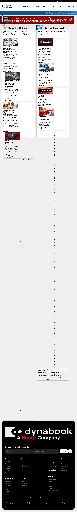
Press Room (24, 483)
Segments (9, 478)
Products (8, 459)
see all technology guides (45, 379)
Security (50, 486)
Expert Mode (42, 374)
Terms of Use (28, 498)
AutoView (54, 371)
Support (51, 463)
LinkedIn (63, 462)
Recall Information (53, 484)
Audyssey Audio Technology (42, 96)
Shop (49, 459)
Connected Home (8, 47)
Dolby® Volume (56, 374)
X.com (62, 468)
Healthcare (8, 485)
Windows (50, 481)
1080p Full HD (42, 371)
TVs (1, 15)
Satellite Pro (8, 462)
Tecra (6, 464)
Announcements (52, 488)
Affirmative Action (51, 498)
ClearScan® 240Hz (43, 377)
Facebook (64, 464)
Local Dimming (56, 377)
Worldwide (52, 470)
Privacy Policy (18, 498)
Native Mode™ (55, 372)
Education (8, 483)
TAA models (8, 470)
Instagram (64, 470)
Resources (24, 485)
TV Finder (7, 140)
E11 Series (7, 473)
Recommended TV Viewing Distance (12, 81)
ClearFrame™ (42, 375)
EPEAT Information (53, 490)
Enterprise (8, 481)
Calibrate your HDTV (44, 71)
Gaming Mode (42, 116)
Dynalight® (41, 372)
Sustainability (8, 498)
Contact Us (52, 466)
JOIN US (64, 451)
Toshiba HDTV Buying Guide (9, 111)
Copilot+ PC (8, 468)
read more (6, 71)
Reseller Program (23, 466)
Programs (24, 459)
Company (24, 478)
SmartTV (40, 47)
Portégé (7, 466)
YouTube (63, 466)
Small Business (7, 488)
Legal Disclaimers (39, 498)
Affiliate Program (23, 462)
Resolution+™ (55, 375)
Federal (7, 491)
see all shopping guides (10, 418)
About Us (23, 481)
